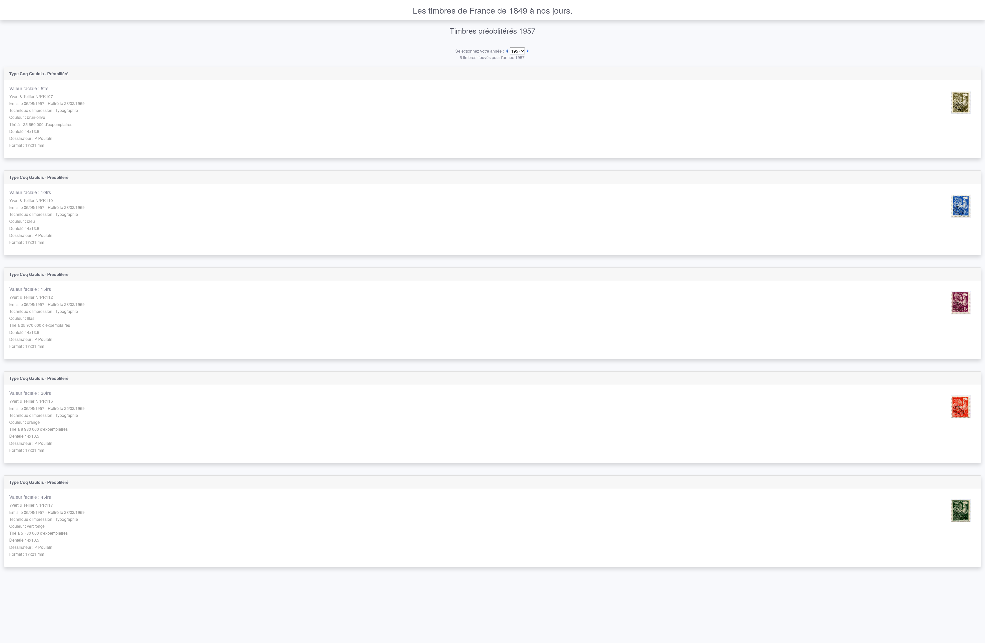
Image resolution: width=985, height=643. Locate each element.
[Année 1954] (507, 51)
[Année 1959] (528, 51)
